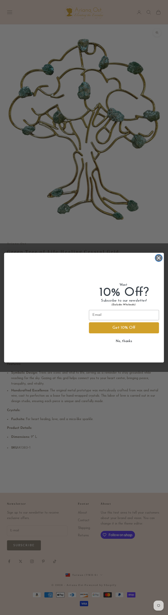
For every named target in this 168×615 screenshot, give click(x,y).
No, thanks (124, 341)
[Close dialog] (158, 258)
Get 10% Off (123, 328)
